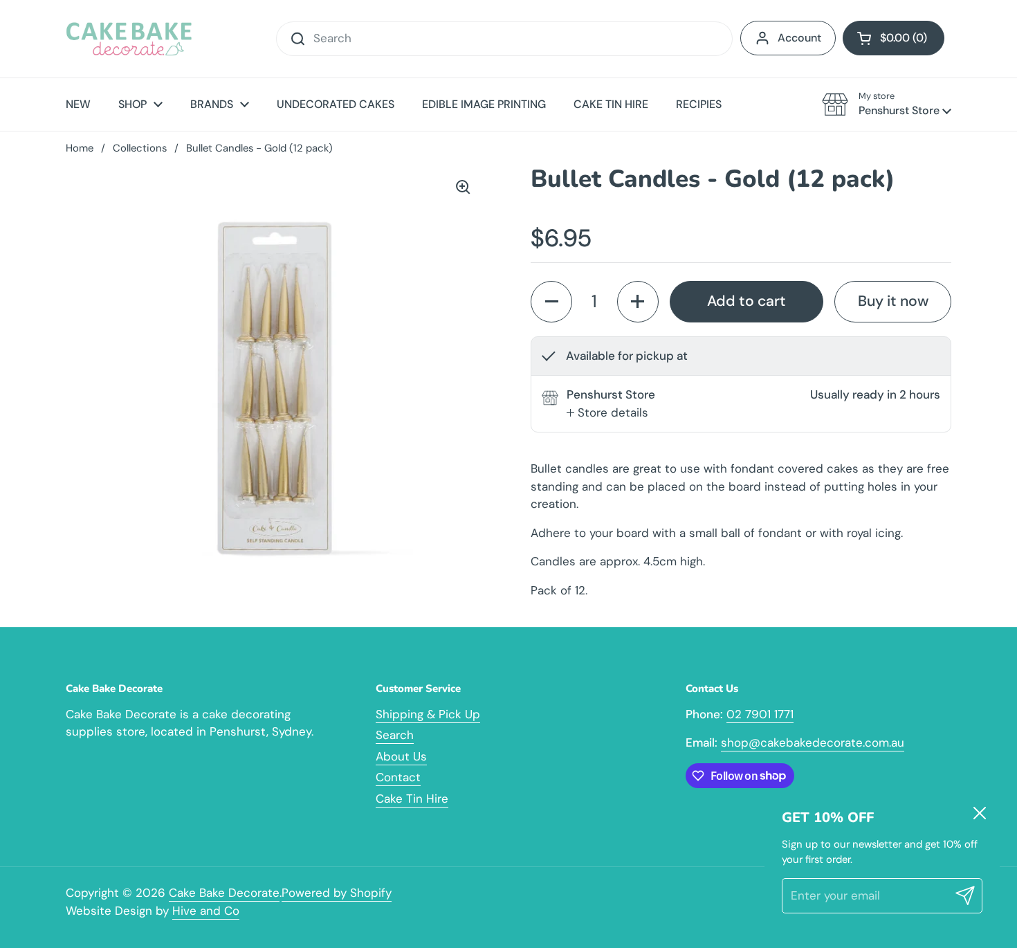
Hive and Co (205, 910)
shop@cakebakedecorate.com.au (812, 742)
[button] (893, 38)
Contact (398, 777)
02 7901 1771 (760, 714)
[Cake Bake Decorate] (129, 38)
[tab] (607, 413)
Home (79, 148)
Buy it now (893, 301)
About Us (401, 756)
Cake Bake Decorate (224, 892)
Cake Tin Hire (412, 798)
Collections (140, 148)
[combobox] (504, 38)
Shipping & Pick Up (428, 714)
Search (395, 734)
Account (799, 37)
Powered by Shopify (337, 892)
